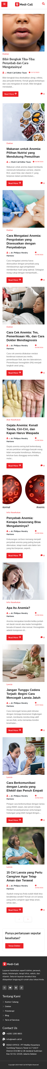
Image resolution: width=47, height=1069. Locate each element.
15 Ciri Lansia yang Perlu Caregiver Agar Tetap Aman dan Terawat (24, 876)
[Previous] (19, 919)
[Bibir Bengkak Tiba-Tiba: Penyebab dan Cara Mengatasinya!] (23, 33)
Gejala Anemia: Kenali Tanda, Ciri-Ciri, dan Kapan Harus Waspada (23, 429)
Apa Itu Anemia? (18, 607)
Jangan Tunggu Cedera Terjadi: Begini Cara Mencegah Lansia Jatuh (23, 693)
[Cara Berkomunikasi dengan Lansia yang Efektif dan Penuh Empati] (23, 756)
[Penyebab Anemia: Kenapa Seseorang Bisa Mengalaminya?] (23, 491)
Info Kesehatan (14, 513)
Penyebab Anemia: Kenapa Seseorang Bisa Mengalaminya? (24, 521)
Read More (9, 94)
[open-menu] (4, 4)
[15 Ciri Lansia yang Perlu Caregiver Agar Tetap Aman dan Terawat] (23, 845)
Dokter (6, 54)
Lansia (9, 684)
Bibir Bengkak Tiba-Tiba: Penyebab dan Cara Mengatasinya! (19, 63)
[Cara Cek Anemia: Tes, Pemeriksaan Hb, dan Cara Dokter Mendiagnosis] (23, 305)
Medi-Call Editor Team (17, 73)
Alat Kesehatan (14, 420)
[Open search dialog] (43, 4)
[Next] (28, 919)
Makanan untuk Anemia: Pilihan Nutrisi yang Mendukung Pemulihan (24, 152)
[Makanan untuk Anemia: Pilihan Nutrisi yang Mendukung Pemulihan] (23, 122)
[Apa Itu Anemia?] (23, 581)
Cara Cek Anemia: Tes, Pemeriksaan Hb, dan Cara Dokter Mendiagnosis (25, 336)
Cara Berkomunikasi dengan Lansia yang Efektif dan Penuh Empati (25, 786)
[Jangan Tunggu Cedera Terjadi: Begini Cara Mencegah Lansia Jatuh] (23, 663)
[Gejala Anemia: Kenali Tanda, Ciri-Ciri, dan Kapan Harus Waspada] (23, 398)
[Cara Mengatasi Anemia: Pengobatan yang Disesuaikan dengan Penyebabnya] (23, 209)
